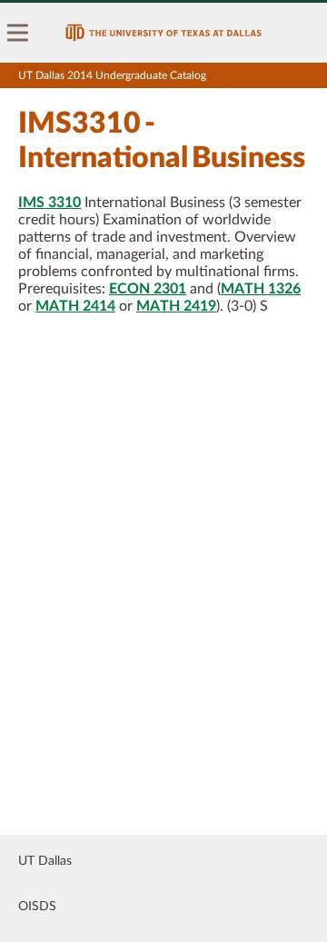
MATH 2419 (176, 306)
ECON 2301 (147, 289)
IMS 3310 (49, 202)
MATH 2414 (75, 306)
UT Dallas (45, 861)
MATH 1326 (261, 289)
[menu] (18, 33)
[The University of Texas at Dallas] (163, 32)
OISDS (37, 906)
